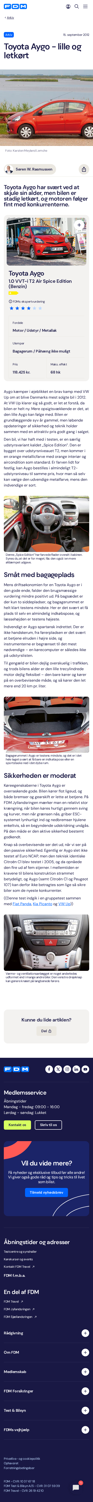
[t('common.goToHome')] (16, 1069)
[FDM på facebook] (49, 1069)
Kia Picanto (42, 903)
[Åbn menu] (85, 6)
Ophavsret (11, 1463)
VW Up (64, 903)
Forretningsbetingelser (19, 1468)
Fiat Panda (22, 903)
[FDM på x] (58, 1069)
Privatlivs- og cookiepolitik (22, 1459)
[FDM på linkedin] (76, 1069)
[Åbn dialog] (79, 225)
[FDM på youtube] (85, 1069)
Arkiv (10, 18)
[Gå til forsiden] (15, 6)
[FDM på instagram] (67, 1069)
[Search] (77, 6)
